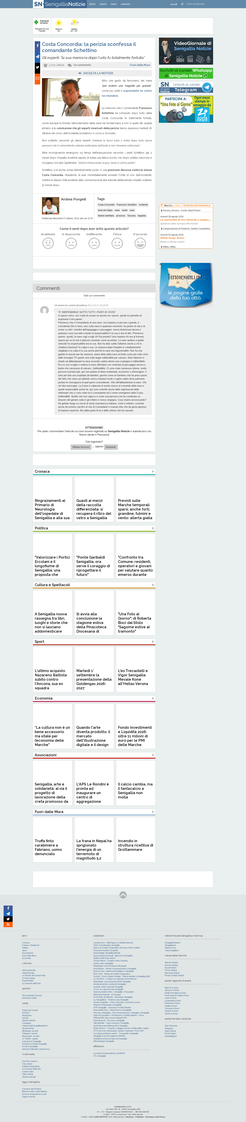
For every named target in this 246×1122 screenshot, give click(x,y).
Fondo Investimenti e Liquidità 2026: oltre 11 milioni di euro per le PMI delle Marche (135, 736)
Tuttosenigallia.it (172, 950)
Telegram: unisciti (29, 1033)
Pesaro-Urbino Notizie (174, 975)
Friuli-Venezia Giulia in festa (177, 995)
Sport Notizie (170, 1031)
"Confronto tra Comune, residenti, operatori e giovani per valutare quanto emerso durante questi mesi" (135, 568)
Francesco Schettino (127, 204)
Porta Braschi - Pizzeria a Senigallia (108, 1020)
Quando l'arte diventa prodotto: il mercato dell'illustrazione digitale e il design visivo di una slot (93, 738)
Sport (24, 950)
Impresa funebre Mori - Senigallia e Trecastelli (113, 992)
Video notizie (27, 1074)
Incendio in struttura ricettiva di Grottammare (135, 845)
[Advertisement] (186, 148)
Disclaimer (130, 1117)
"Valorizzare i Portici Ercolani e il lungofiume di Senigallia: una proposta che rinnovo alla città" (52, 568)
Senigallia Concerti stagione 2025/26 (109, 1036)
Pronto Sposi (170, 1033)
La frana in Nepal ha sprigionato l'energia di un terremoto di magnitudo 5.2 (94, 849)
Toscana (131, 215)
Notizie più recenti (30, 1010)
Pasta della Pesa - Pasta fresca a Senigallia (112, 1010)
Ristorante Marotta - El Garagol (107, 994)
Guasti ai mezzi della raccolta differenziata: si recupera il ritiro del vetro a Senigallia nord (93, 511)
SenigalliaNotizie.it (172, 943)
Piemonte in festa (172, 1003)
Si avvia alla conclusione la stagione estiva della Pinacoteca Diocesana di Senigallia (91, 625)
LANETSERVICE (101, 1117)
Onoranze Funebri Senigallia (34, 1044)
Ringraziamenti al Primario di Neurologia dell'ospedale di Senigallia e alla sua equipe (52, 511)
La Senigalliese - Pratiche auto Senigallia (110, 1000)
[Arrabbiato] (48, 243)
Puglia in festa (171, 1006)
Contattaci (26, 1023)
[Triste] (71, 243)
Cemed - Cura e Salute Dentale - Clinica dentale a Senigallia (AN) (121, 976)
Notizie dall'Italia (106, 215)
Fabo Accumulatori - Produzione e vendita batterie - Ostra (118, 1015)
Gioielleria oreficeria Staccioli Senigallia (110, 1039)
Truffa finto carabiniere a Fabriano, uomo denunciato (48, 847)
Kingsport (169, 1028)
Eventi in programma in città (34, 1094)
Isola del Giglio (105, 210)
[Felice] (117, 243)
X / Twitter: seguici (30, 1039)
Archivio (25, 1013)
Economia (26, 958)
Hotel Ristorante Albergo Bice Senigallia (110, 1026)
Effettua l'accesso (81, 447)
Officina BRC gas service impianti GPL (110, 1018)
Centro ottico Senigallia (103, 963)
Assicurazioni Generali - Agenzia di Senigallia (112, 956)
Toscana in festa (172, 1008)
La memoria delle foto (31, 983)
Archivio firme (28, 1028)
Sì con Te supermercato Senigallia (108, 989)
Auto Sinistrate (171, 1026)
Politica (25, 948)
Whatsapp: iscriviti (30, 1031)
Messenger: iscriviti (30, 1036)
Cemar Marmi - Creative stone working (110, 961)
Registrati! (111, 447)
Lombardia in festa (173, 1001)
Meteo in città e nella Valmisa (34, 1091)
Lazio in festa (170, 998)
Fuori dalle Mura (140, 65)
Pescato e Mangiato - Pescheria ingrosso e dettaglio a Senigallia (121, 1013)
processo (120, 215)
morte (125, 210)
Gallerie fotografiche (31, 1066)
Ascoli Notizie (170, 968)
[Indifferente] (94, 243)
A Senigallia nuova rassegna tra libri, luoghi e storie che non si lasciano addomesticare (51, 622)
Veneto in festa (171, 1014)
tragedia (142, 215)
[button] (174, 4)
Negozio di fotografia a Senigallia (107, 1005)
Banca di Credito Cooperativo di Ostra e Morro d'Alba (116, 948)
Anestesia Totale (29, 998)
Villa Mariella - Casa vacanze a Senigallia (111, 1023)
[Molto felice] (140, 243)
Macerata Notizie (172, 973)
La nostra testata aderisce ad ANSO (109, 1053)
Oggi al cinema (28, 1097)
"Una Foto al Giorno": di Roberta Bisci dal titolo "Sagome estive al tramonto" (134, 622)
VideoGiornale (28, 973)
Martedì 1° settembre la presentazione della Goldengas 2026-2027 (94, 679)
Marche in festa (171, 988)
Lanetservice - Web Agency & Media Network (113, 943)
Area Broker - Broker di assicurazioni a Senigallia (114, 969)
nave (132, 210)
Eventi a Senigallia (30, 1046)
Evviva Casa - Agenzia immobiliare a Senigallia (113, 971)
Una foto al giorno (29, 1061)
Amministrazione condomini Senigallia (109, 984)
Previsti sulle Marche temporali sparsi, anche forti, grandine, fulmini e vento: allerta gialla (135, 509)
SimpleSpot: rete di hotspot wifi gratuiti (109, 966)
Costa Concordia (106, 204)
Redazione (27, 1015)
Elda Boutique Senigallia (103, 1041)
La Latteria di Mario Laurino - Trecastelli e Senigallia (115, 1033)
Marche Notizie (171, 962)
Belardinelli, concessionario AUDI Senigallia (112, 981)
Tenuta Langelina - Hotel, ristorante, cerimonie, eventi (116, 1002)
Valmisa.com (170, 948)
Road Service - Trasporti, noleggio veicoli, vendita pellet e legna (121, 1028)
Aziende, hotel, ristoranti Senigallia (108, 987)
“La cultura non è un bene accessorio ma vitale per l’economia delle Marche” (52, 736)
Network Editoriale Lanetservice (36, 1049)
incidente (143, 204)
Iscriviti (25, 1018)
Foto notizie (27, 1064)
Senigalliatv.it (170, 945)
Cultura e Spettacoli (30, 945)
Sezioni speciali (28, 1077)
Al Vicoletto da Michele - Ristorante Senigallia (112, 997)
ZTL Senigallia (99, 1056)
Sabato (74, 30)
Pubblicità (139, 1117)
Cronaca (26, 943)
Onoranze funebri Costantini (105, 950)
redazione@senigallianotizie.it (35, 1026)
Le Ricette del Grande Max (34, 975)
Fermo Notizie (171, 970)
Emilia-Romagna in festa (175, 993)
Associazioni (27, 953)
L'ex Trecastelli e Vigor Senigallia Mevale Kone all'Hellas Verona (133, 677)
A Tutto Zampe (28, 978)
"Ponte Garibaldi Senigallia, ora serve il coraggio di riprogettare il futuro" (93, 566)
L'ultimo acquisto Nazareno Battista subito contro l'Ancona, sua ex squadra (51, 679)
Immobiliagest (171, 1036)
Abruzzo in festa (172, 990)
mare (117, 210)
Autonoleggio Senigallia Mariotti (106, 953)
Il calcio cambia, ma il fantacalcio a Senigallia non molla (135, 790)
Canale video (27, 1072)
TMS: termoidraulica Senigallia (106, 945)
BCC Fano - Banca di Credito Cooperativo (111, 974)
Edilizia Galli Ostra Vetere (104, 958)
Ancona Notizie (171, 965)
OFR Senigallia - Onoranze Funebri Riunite (112, 1007)
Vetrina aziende (28, 1020)
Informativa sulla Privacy (155, 1117)
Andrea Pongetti (73, 199)
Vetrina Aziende (28, 970)
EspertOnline (27, 981)
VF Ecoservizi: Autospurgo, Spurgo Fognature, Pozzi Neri (118, 1031)
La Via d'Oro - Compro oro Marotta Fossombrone (115, 979)
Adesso (58, 30)
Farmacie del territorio (31, 1089)
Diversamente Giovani (32, 995)
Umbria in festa (171, 1011)
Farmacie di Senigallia (31, 1041)
